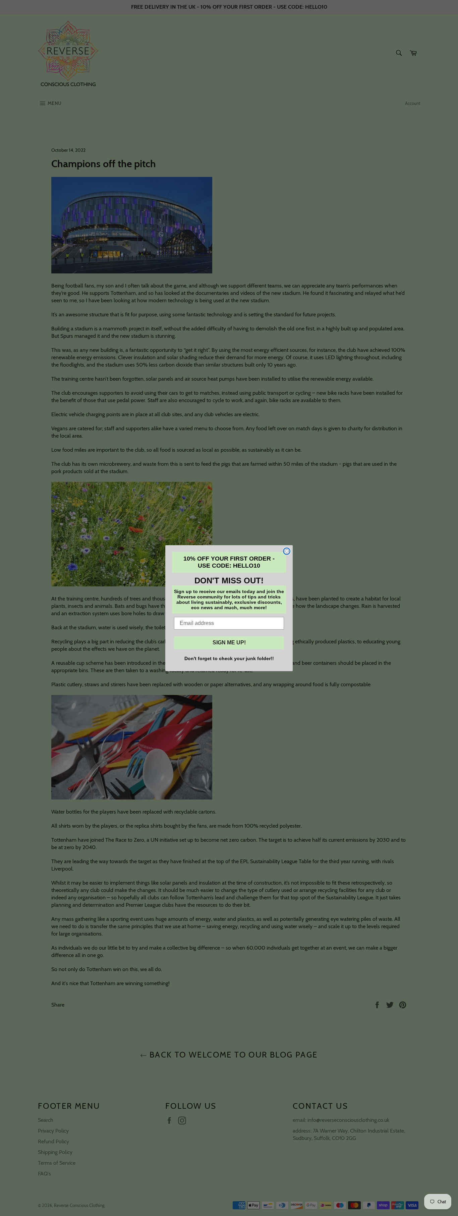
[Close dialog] (286, 551)
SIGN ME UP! (229, 642)
